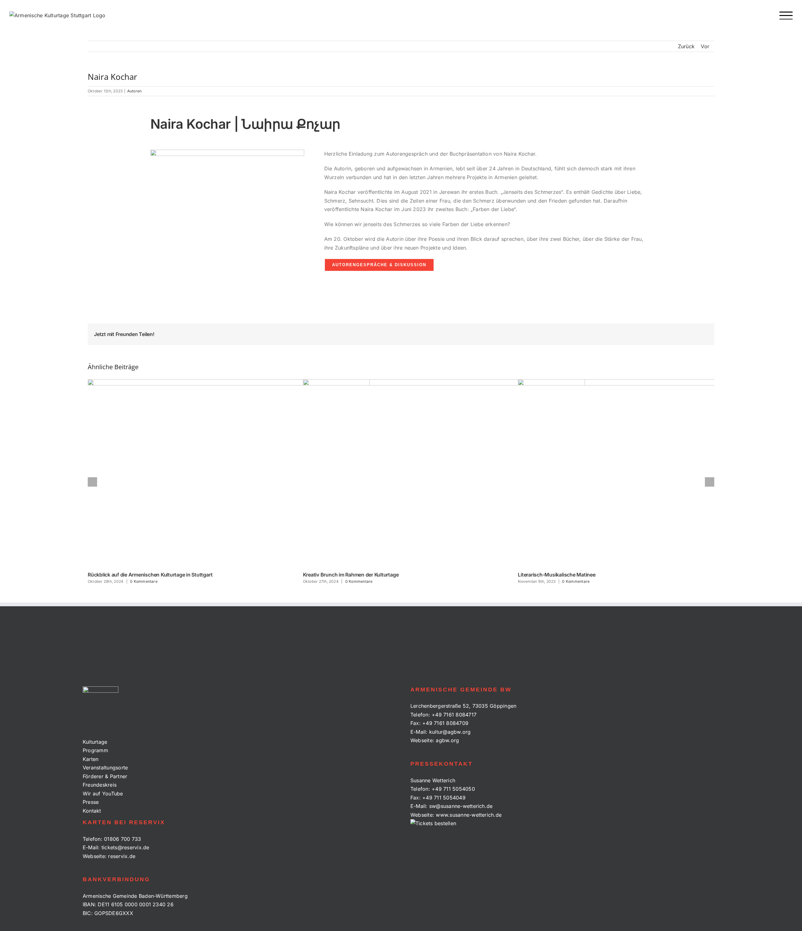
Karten (90, 759)
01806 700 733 (122, 839)
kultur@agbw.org (450, 732)
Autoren (134, 91)
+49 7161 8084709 (445, 723)
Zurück (686, 46)
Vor (705, 46)
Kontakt (92, 811)
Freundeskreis (100, 785)
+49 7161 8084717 (454, 714)
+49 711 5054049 (444, 797)
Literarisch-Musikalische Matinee (556, 575)
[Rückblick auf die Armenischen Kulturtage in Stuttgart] (229, 473)
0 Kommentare (144, 581)
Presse (91, 802)
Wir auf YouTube (103, 793)
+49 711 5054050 (453, 789)
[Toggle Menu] (786, 15)
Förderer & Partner (105, 776)
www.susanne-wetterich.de (469, 815)
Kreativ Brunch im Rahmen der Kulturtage (351, 575)
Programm (95, 750)
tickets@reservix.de (125, 847)
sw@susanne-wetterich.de (461, 806)
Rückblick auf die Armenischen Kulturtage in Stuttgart (150, 575)
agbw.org (447, 740)
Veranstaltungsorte (105, 767)
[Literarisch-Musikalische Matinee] (659, 473)
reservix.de (121, 856)
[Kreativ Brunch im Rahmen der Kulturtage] (444, 473)
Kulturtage (95, 742)
